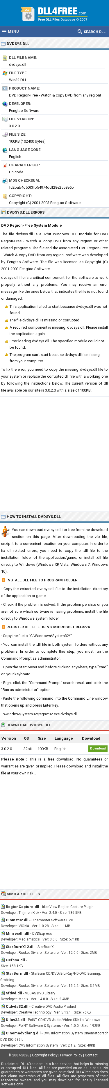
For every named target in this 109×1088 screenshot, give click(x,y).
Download (98, 748)
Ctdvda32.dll (17, 1006)
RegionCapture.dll (22, 907)
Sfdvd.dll (14, 993)
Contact (91, 1055)
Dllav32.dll (15, 1020)
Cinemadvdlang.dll (23, 1033)
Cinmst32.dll (17, 920)
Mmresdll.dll (17, 933)
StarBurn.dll (17, 973)
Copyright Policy (45, 1055)
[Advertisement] (54, 453)
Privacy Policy (71, 1055)
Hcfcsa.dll (15, 960)
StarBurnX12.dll (20, 947)
